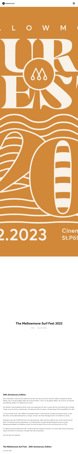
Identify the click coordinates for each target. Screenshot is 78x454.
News (33, 328)
